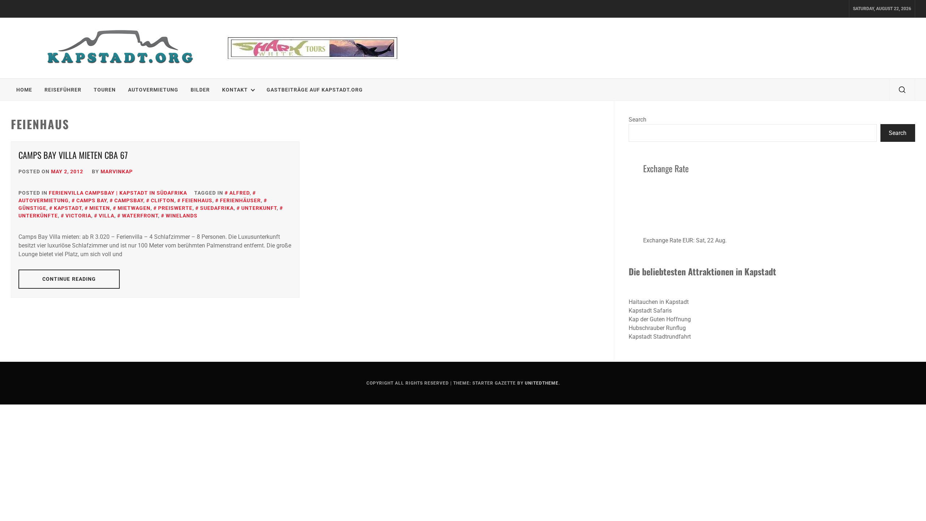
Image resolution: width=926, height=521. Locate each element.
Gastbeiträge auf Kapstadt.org (315, 90)
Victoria (78, 216)
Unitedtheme (541, 383)
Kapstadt (68, 208)
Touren (105, 90)
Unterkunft (259, 208)
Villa (106, 216)
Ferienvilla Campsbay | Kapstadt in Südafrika (118, 193)
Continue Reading (69, 279)
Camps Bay (91, 200)
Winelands (181, 216)
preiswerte (175, 208)
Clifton (162, 200)
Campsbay (128, 200)
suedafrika (217, 208)
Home (24, 90)
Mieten (99, 208)
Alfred (239, 193)
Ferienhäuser (240, 200)
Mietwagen (134, 208)
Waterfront (140, 216)
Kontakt (235, 90)
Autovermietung (153, 90)
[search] (902, 90)
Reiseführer (62, 90)
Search (637, 119)
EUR (688, 240)
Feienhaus (197, 200)
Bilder (200, 90)
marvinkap (117, 171)
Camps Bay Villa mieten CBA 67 (73, 154)
